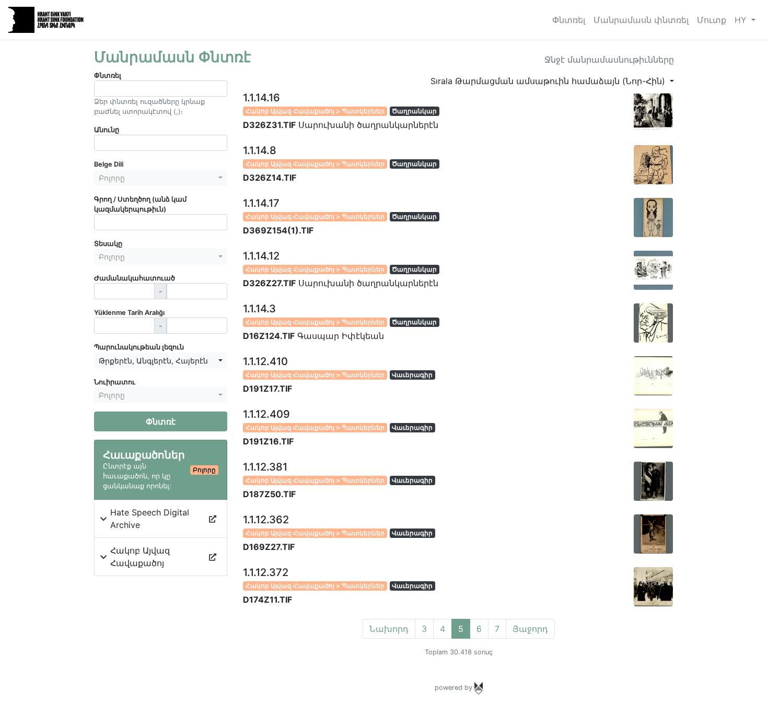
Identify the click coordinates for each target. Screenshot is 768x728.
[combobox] (160, 178)
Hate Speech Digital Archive (149, 518)
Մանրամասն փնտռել (641, 20)
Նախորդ (389, 629)
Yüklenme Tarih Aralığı (129, 312)
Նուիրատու (114, 382)
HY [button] (742, 20)
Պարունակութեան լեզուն (139, 347)
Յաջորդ (530, 629)
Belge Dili (108, 164)
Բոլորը (204, 470)
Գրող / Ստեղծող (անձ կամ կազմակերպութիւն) (140, 204)
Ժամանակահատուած (134, 278)
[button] (103, 518)
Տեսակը (108, 244)
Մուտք (711, 20)
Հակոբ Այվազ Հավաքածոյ (140, 556)
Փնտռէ (161, 421)
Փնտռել (568, 20)
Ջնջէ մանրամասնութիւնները (609, 59)
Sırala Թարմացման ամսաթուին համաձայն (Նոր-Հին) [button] (549, 81)
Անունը (106, 130)
